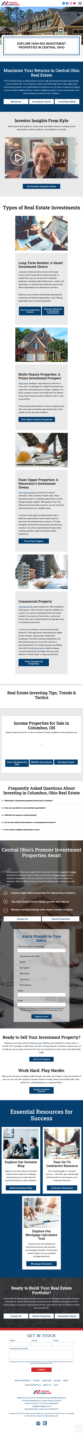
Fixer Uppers (24, 968)
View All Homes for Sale (17, 763)
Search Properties (61, 919)
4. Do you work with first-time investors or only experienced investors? (29, 822)
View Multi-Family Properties (36, 419)
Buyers (36, 1381)
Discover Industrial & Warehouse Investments (53, 311)
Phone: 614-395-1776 (33, 1403)
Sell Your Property (41, 1059)
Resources (16, 101)
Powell (63, 872)
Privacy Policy (59, 1413)
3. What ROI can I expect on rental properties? (20, 815)
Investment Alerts (41, 101)
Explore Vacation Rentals (41, 1090)
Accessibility (70, 1413)
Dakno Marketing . (51, 1416)
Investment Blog (67, 101)
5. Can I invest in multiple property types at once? (21, 830)
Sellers (57, 1381)
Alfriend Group (59, 875)
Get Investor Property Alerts (41, 186)
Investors (46, 1381)
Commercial (24, 979)
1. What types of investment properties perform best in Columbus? (28, 801)
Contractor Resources (62, 1188)
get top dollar (17, 1049)
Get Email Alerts (65, 762)
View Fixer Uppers (33, 541)
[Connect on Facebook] (67, 4)
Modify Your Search (41, 762)
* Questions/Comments (18, 1349)
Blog (56, 1385)
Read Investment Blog (21, 1188)
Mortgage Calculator (41, 1263)
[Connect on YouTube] (74, 4)
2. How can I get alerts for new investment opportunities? (24, 808)
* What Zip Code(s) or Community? (31, 947)
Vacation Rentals (33, 1385)
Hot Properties (25, 985)
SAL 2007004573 (51, 1409)
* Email (20, 1001)
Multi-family (23, 383)
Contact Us (22, 919)
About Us (47, 1385)
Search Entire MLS (23, 1381)
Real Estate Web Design (33, 1416)
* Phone (34, 1341)
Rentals (22, 962)
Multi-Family (24, 974)
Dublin (73, 872)
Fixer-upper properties (28, 493)
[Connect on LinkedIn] (63, 4)
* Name (20, 991)
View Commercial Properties (34, 662)
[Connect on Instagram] (71, 4)
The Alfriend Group (35, 648)
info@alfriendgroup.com (41, 1406)
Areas (65, 1381)
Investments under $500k (29, 956)
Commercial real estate (28, 607)
